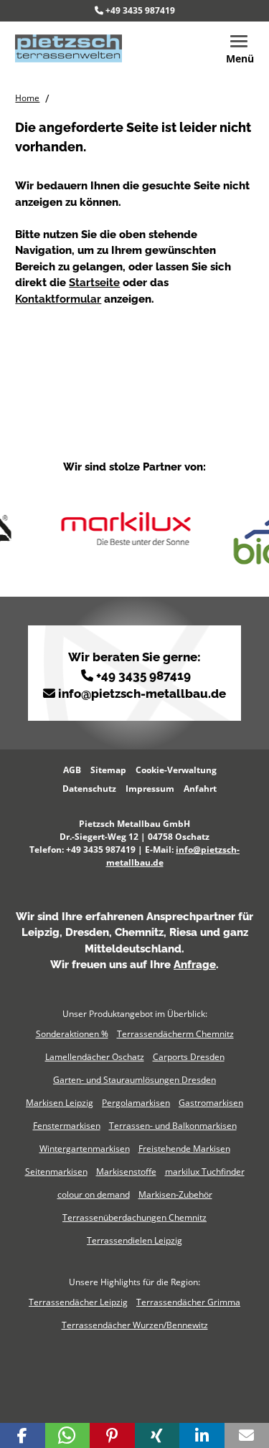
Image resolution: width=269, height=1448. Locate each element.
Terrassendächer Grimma (188, 1302)
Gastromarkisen (211, 1103)
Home (27, 98)
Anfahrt (200, 788)
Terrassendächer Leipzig (78, 1302)
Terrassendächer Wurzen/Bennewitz (135, 1325)
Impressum (150, 788)
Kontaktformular (58, 299)
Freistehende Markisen (184, 1148)
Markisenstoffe (126, 1171)
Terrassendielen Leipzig (134, 1240)
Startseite (94, 282)
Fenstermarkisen (66, 1126)
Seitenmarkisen (56, 1171)
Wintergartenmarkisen (84, 1148)
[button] (22, 1435)
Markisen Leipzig (59, 1103)
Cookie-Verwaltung (176, 770)
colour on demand (93, 1194)
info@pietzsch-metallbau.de (142, 693)
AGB (72, 770)
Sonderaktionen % (72, 1034)
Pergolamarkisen (136, 1103)
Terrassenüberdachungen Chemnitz (134, 1217)
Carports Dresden (189, 1057)
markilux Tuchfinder (205, 1171)
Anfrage (195, 964)
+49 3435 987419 (140, 10)
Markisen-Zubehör (175, 1194)
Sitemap (108, 770)
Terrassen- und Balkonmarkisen (173, 1126)
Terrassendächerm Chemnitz (175, 1034)
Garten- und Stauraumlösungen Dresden (134, 1080)
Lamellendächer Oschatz (94, 1057)
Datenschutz (89, 788)
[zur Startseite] (68, 47)
